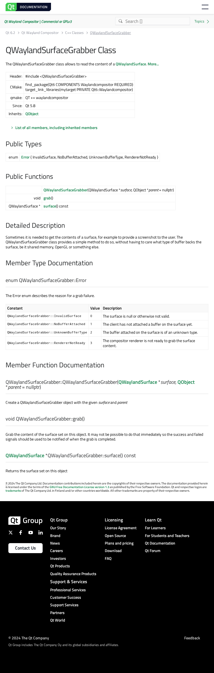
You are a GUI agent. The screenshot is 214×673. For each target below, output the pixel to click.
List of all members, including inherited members (56, 127)
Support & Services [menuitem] (68, 581)
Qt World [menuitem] (57, 620)
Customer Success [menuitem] (65, 597)
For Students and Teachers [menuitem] (167, 535)
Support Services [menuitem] (64, 605)
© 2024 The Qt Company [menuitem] (28, 638)
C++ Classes (74, 32)
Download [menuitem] (113, 550)
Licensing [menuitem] (114, 519)
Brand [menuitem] (55, 535)
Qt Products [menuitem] (60, 566)
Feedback (192, 638)
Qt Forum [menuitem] (152, 550)
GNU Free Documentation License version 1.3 (79, 487)
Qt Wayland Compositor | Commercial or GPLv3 (38, 21)
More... (153, 64)
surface (49, 206)
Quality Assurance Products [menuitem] (73, 573)
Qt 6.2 (10, 32)
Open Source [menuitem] (115, 535)
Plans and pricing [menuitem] (119, 543)
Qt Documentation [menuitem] (160, 543)
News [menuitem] (55, 543)
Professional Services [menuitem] (68, 590)
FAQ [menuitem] (108, 558)
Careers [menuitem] (56, 550)
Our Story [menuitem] (58, 528)
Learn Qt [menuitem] (153, 519)
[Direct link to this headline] (44, 144)
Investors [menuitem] (58, 558)
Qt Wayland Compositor (40, 32)
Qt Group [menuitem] (59, 519)
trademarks (13, 490)
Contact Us (25, 548)
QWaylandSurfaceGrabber (65, 190)
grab (47, 198)
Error (25, 157)
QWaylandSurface (131, 64)
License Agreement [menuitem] (121, 528)
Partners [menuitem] (57, 612)
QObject (31, 114)
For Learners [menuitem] (155, 528)
